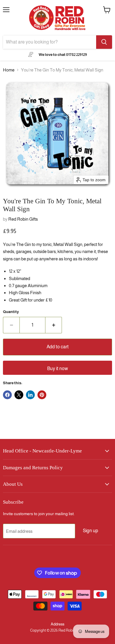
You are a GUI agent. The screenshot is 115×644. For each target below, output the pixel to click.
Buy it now (57, 368)
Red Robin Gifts (23, 219)
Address (57, 624)
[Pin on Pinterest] (41, 394)
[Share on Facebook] (7, 394)
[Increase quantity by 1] (53, 325)
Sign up (90, 530)
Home (8, 69)
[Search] (104, 42)
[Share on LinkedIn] (30, 394)
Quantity (11, 311)
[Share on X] (18, 394)
